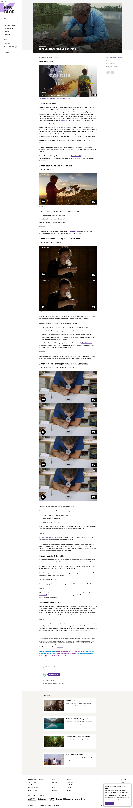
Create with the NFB (33, 787)
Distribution (70, 785)
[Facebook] (4, 47)
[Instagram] (15, 47)
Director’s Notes (8, 28)
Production (7, 34)
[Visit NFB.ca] (9, 1)
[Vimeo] (10, 47)
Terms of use (51, 805)
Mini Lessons (50, 667)
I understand (109, 803)
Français (6, 52)
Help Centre (55, 782)
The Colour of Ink (58, 667)
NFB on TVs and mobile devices (36, 795)
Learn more (119, 803)
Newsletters (55, 790)
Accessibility (31, 805)
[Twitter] (7, 47)
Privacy (58, 805)
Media (53, 787)
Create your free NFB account (35, 779)
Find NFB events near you (34, 785)
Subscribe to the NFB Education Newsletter (59, 656)
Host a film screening (33, 790)
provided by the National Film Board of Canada (62, 98)
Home (5, 22)
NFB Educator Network (115, 57)
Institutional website (41, 805)
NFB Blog (9, 10)
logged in (51, 683)
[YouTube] (13, 47)
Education (6, 31)
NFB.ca (69, 779)
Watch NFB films (32, 782)
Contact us (54, 785)
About (53, 779)
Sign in (5, 39)
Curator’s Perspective (10, 25)
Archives (69, 790)
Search (6, 18)
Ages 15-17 (45, 667)
